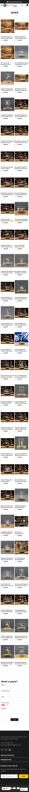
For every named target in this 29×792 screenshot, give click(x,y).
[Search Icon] (22, 5)
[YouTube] (9, 749)
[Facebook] (2, 749)
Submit (14, 719)
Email (2, 697)
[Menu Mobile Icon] (2, 5)
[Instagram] (6, 749)
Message (3, 708)
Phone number (5, 703)
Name (2, 685)
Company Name (5, 691)
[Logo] (10, 5)
